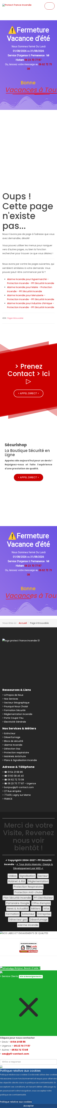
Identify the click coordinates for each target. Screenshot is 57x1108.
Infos (46, 908)
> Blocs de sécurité (12, 741)
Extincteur (28, 914)
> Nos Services (10, 698)
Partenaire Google (17, 903)
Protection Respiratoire (28, 887)
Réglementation (38, 881)
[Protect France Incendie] (17, 5)
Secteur (43, 876)
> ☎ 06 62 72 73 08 (13, 779)
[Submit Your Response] (1, 1066)
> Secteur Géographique (15, 702)
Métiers (35, 908)
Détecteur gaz (18, 919)
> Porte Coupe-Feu (12, 718)
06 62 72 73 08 (20, 1049)
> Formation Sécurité (13, 710)
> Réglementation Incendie (17, 714)
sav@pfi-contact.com (15, 1053)
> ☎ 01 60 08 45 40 (13, 775)
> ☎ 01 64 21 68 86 (12, 772)
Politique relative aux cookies (16, 1101)
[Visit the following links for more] (15, 653)
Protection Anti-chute (28, 892)
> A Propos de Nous (12, 695)
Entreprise (44, 914)
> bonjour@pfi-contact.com (18, 787)
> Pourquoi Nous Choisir (15, 706)
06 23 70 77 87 (22, 1045)
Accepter (28, 1105)
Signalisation (27, 876)
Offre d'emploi (41, 903)
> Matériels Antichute (14, 756)
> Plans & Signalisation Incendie (19, 760)
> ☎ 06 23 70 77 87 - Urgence (19, 783)
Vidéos (12, 876)
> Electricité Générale (14, 721)
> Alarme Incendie (12, 744)
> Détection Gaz (11, 748)
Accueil (23, 623)
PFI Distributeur (43, 898)
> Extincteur (8, 733)
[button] (28, 168)
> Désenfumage (11, 737)
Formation (12, 914)
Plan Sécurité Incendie (17, 898)
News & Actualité (17, 908)
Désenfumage (39, 919)
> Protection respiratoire (15, 752)
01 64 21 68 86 (17, 1041)
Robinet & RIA (16, 881)
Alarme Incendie (28, 925)
